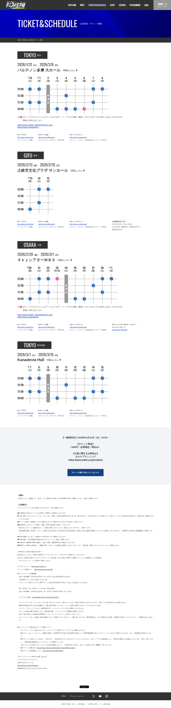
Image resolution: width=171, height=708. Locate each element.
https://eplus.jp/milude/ (119, 330)
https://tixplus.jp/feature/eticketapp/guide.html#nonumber (56, 648)
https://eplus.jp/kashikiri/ (28, 127)
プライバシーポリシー (77, 696)
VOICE (63, 696)
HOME (19, 40)
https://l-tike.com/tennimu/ (78, 137)
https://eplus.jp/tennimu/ (25, 137)
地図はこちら (69, 70)
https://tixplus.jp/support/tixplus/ (27, 665)
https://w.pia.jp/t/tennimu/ (46, 137)
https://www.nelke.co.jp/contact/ (85, 460)
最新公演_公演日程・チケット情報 (33, 40)
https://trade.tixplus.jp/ (38, 566)
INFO (31, 498)
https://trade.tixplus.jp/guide (43, 569)
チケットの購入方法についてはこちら (85, 472)
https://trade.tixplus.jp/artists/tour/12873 (45, 597)
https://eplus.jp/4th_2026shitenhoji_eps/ (35, 125)
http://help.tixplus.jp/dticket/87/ (53, 651)
